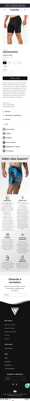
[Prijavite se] (25, 295)
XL (19, 62)
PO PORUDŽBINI (9, 368)
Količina (5, 69)
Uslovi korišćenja (10, 328)
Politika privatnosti (10, 331)
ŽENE (6, 358)
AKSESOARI (8, 365)
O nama (7, 335)
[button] (4, 10)
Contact (7, 338)
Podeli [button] (6, 124)
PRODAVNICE (9, 348)
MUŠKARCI (8, 361)
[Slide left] (11, 47)
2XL (5, 66)
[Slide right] (18, 47)
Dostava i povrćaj (10, 324)
